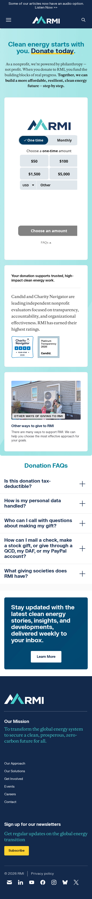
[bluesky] (65, 882)
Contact (10, 802)
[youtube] (32, 882)
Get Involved (13, 779)
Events (9, 787)
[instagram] (54, 882)
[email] (9, 882)
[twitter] (76, 882)
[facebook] (43, 882)
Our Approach (14, 764)
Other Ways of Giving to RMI (38, 416)
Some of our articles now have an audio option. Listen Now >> (46, 6)
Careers (10, 794)
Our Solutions (14, 771)
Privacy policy (42, 873)
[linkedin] (20, 882)
